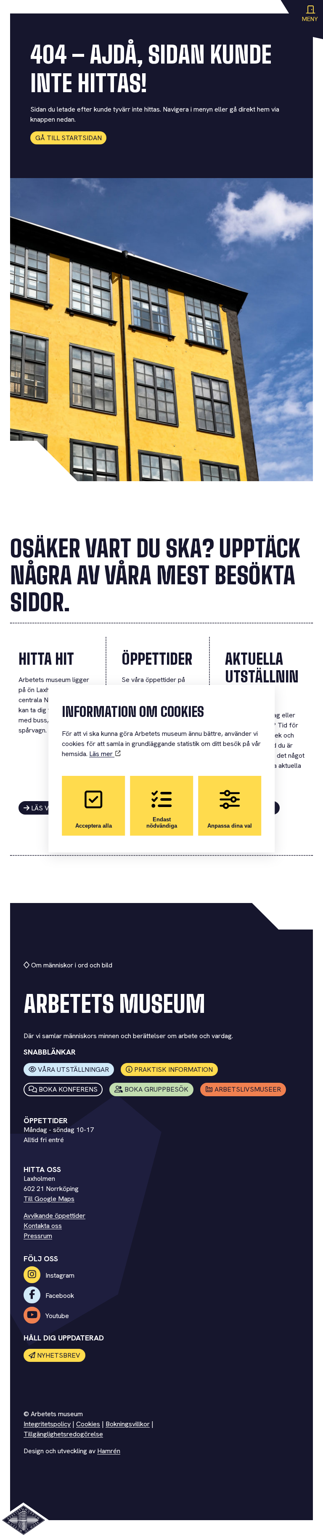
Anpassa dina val (229, 826)
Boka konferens (68, 1089)
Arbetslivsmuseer (247, 1089)
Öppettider (157, 659)
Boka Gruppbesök (156, 1089)
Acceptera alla (93, 826)
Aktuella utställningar (262, 676)
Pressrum (38, 1235)
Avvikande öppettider (54, 1215)
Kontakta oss (43, 1225)
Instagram (59, 1275)
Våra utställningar (73, 1069)
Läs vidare (49, 808)
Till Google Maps (49, 1198)
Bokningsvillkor (128, 1424)
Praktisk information (173, 1069)
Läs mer (101, 753)
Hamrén (108, 1450)
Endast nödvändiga (161, 822)
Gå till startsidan (68, 137)
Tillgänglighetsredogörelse (63, 1434)
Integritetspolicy (47, 1424)
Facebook (59, 1295)
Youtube (56, 1315)
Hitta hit (46, 659)
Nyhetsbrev (58, 1355)
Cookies (88, 1424)
